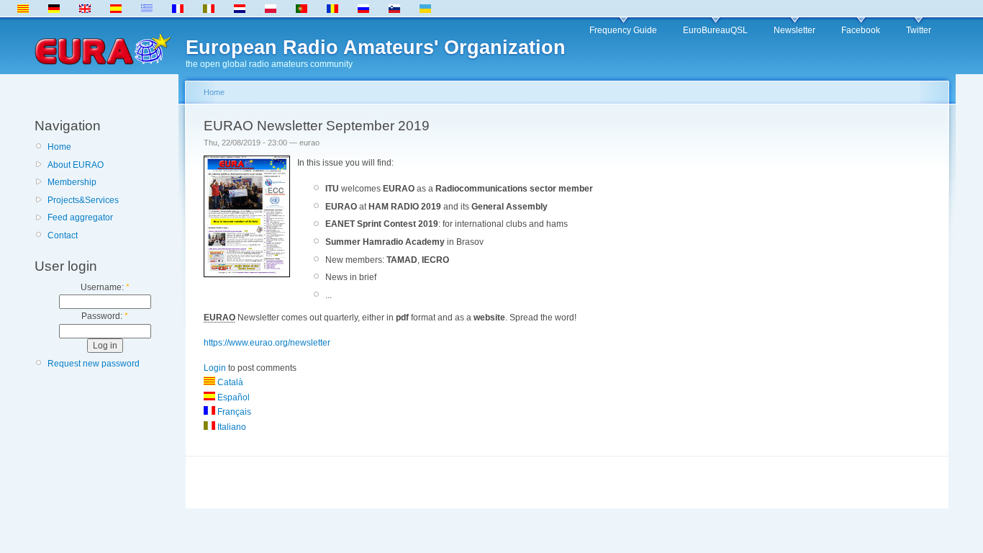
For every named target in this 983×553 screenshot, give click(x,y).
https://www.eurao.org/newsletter (267, 343)
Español (232, 397)
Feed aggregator (80, 217)
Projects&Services (83, 200)
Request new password (93, 364)
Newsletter (794, 30)
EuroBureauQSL (715, 30)
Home (59, 147)
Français (233, 412)
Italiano (230, 427)
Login (215, 368)
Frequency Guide (623, 30)
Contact (62, 235)
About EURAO (75, 165)
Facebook (860, 30)
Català (229, 382)
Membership (71, 182)
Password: (104, 316)
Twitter (918, 30)
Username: (105, 287)
